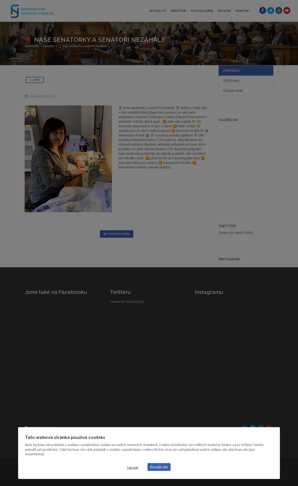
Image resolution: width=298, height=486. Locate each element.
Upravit (132, 468)
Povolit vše (159, 466)
